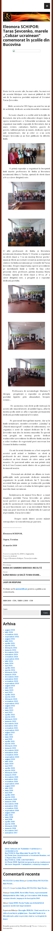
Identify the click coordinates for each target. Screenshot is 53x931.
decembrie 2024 (11, 652)
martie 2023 (10, 697)
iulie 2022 (9, 708)
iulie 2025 (9, 641)
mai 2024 (8, 666)
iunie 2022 (9, 710)
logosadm (30, 554)
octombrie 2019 (11, 781)
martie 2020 (10, 770)
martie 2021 (10, 744)
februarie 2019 (11, 799)
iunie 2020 (9, 764)
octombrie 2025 (11, 634)
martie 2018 (10, 824)
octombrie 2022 (11, 701)
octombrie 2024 (11, 657)
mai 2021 (8, 739)
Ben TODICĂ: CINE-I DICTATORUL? (19, 860)
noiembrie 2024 (11, 654)
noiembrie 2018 (11, 806)
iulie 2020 (9, 761)
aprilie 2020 (10, 768)
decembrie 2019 (11, 777)
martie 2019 (10, 797)
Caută (5, 609)
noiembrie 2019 (11, 779)
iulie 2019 (9, 788)
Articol (14, 556)
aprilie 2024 (10, 668)
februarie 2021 (11, 746)
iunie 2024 (9, 663)
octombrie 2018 (11, 808)
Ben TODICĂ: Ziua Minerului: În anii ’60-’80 (22, 853)
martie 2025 (10, 646)
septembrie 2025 (12, 637)
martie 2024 (10, 670)
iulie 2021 (9, 735)
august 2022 (10, 706)
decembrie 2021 (11, 724)
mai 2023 (8, 692)
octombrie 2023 (11, 681)
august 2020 (10, 759)
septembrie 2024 (12, 659)
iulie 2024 (9, 661)
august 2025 (10, 639)
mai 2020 (9, 766)
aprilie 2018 (10, 822)
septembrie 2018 (12, 810)
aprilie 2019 (10, 795)
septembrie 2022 (12, 703)
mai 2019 (8, 793)
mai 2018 (8, 819)
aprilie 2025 (10, 643)
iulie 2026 (9, 632)
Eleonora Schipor (16, 558)
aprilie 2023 (10, 695)
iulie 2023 (9, 688)
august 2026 (10, 630)
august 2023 (10, 686)
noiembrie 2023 (11, 679)
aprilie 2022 (10, 715)
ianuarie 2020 (10, 775)
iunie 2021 (9, 737)
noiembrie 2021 (11, 726)
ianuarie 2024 (10, 675)
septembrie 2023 (12, 683)
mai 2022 (8, 712)
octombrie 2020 (11, 755)
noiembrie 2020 (11, 753)
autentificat (21, 589)
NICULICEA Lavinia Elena (13, 881)
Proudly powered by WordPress (16, 926)
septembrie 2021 (12, 730)
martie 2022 (10, 717)
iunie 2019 (9, 790)
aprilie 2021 (10, 741)
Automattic (7, 928)
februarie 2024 (11, 672)
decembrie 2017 (11, 830)
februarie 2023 (11, 699)
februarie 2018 (11, 826)
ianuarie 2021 (10, 748)
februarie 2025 (11, 648)
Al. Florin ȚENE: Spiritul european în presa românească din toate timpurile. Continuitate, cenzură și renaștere (27, 863)
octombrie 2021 (11, 728)
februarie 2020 (11, 773)
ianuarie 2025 (10, 650)
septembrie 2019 (12, 784)
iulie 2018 (9, 815)
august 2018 (10, 813)
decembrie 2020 (11, 750)
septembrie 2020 (12, 757)
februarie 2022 (11, 719)
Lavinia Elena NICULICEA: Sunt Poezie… (32, 888)
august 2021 (10, 732)
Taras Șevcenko (30, 558)
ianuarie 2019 (10, 802)
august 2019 (10, 786)
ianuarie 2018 (10, 828)
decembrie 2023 (11, 677)
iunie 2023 (9, 690)
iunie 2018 (9, 817)
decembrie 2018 (11, 804)
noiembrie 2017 (11, 833)
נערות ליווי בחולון (8, 888)
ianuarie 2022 (10, 721)
